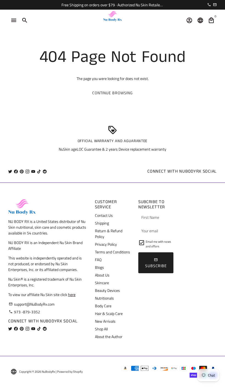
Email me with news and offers (158, 243)
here (71, 294)
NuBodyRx (48, 371)
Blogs (99, 267)
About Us (102, 275)
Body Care (103, 306)
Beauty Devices (107, 290)
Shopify (78, 371)
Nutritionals (104, 298)
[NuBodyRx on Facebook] (16, 171)
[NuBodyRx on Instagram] (27, 171)
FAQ (98, 259)
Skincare (102, 283)
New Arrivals (105, 321)
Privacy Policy (106, 244)
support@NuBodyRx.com (32, 304)
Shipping (102, 223)
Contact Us (104, 215)
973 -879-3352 (24, 312)
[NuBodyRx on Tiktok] (39, 171)
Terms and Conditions (112, 252)
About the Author (108, 336)
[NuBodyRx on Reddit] (45, 171)
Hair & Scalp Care (109, 313)
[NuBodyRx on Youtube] (33, 171)
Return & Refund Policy (108, 233)
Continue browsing (112, 93)
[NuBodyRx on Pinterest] (22, 171)
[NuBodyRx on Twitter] (10, 171)
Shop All (101, 329)
